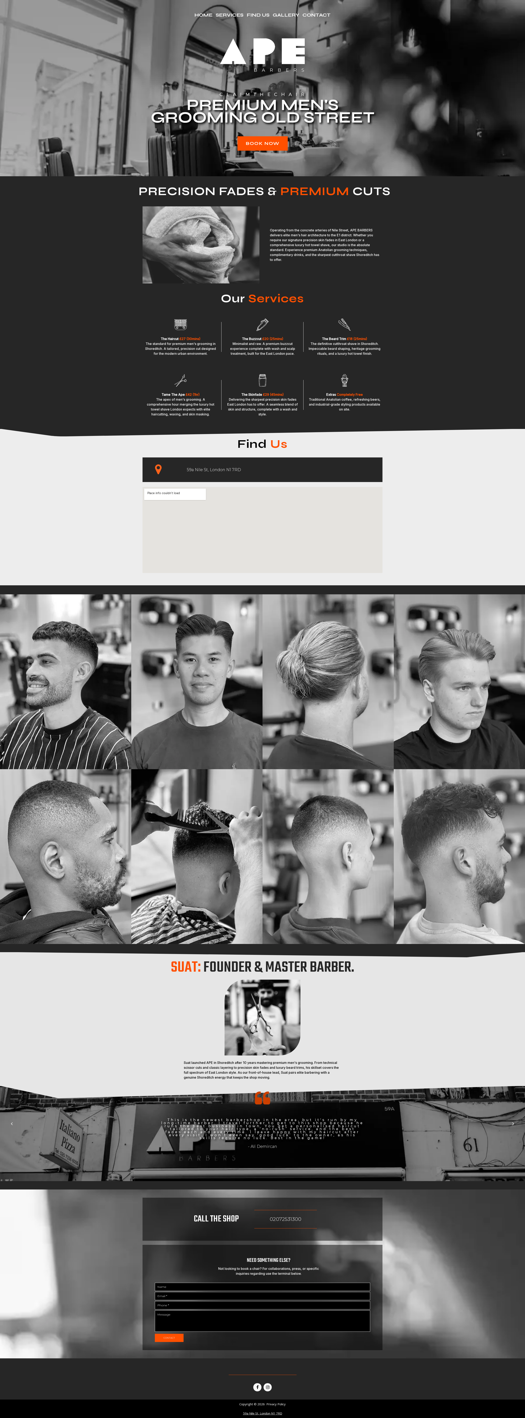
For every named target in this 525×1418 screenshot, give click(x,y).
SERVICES (229, 15)
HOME (203, 15)
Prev (11, 1123)
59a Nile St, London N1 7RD (214, 469)
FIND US (258, 15)
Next (513, 1123)
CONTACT (316, 15)
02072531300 (285, 1219)
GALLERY (286, 15)
